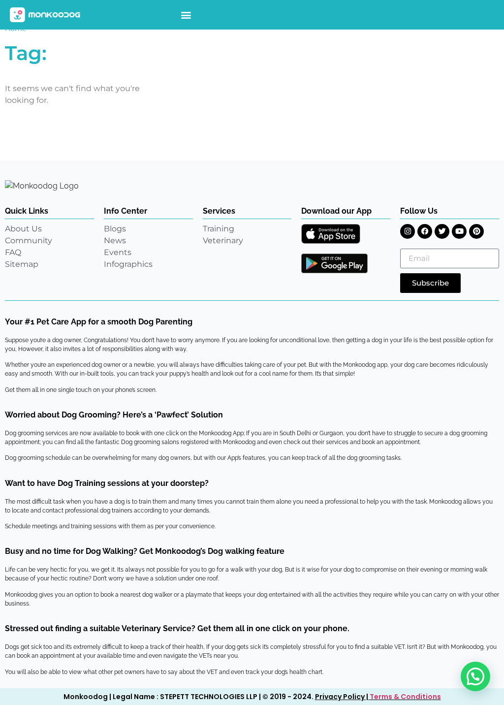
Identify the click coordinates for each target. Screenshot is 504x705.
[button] (186, 15)
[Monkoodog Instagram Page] (407, 231)
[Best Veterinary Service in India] (45, 15)
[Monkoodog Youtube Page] (459, 231)
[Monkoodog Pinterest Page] (476, 231)
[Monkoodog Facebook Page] (424, 231)
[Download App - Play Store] (334, 263)
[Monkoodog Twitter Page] (442, 231)
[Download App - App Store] (330, 234)
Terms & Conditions (405, 697)
